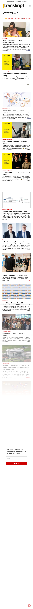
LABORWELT (18, 18)
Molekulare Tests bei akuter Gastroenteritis (12, 42)
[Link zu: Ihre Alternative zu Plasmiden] (16, 291)
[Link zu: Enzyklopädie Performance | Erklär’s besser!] (16, 161)
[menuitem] (11, 1)
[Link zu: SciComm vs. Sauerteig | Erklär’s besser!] (16, 130)
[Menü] (30, 6)
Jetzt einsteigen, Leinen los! (13, 242)
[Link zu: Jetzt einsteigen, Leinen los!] (16, 230)
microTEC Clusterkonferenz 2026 (14, 275)
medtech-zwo (27, 18)
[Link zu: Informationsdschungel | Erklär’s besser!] (16, 62)
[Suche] (25, 6)
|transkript (10, 18)
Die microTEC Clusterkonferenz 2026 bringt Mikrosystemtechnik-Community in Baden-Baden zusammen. (15, 278)
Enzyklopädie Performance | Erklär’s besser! (16, 173)
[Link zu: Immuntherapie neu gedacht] (16, 99)
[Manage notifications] (29, 605)
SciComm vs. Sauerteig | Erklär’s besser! (14, 142)
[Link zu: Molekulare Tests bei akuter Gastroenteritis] (16, 29)
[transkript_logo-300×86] (13, 6)
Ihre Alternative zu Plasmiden (13, 303)
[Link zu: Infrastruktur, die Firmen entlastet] (16, 200)
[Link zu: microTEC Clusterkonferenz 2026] (16, 262)
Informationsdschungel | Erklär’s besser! (14, 74)
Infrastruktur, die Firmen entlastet (15, 211)
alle (6, 18)
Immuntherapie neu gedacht (13, 111)
